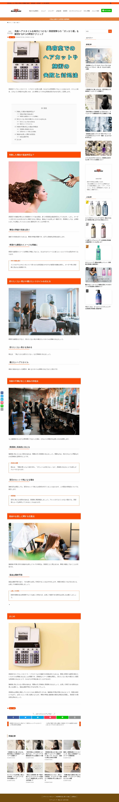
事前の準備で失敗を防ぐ (27, 114)
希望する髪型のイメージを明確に (29, 116)
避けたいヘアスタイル (26, 124)
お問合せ (74, 796)
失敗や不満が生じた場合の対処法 (27, 127)
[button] (13, 717)
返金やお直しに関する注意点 (26, 134)
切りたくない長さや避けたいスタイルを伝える (31, 119)
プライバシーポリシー (48, 796)
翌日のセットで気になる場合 (28, 131)
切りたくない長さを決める (27, 121)
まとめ (19, 139)
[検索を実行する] (110, 31)
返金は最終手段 (24, 137)
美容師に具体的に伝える (27, 129)
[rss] (111, 3)
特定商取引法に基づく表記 (63, 796)
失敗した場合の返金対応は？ (26, 111)
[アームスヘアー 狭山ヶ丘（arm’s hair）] (16, 11)
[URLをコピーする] (75, 717)
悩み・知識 (11, 37)
